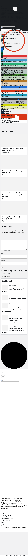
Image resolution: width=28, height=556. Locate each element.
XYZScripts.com (22, 555)
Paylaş (22, 107)
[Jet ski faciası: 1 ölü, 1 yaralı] (14, 298)
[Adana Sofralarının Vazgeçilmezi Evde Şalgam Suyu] (14, 144)
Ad (2, 253)
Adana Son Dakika (11, 498)
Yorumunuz (4, 239)
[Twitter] (3, 373)
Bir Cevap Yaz (7, 227)
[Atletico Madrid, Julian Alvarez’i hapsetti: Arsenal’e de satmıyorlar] (14, 319)
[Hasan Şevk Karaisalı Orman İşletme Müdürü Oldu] (14, 166)
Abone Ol (23, 118)
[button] (15, 9)
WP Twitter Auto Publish (8, 555)
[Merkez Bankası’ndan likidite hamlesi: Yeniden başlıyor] (14, 329)
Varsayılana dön (20, 104)
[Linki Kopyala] (2, 64)
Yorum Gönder (6, 276)
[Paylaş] (2, 57)
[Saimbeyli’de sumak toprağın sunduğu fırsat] (14, 212)
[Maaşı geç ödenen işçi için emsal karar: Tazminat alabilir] (14, 288)
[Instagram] (3, 376)
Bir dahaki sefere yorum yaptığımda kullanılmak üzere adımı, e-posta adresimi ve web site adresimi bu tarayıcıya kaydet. (14, 272)
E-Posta (3, 260)
